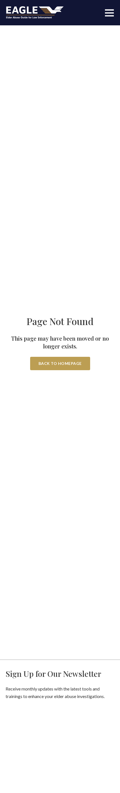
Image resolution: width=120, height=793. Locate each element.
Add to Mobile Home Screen (60, 422)
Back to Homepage (60, 363)
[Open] (109, 13)
